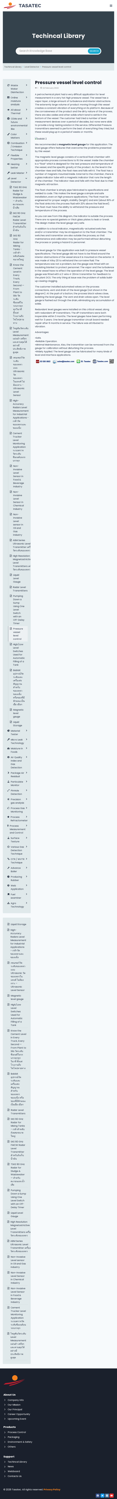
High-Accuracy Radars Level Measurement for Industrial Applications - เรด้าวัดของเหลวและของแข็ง (21, 414)
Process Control (17, 1432)
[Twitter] (102, 1496)
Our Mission (14, 1404)
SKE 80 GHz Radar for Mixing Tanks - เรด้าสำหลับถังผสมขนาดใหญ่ (18, 247)
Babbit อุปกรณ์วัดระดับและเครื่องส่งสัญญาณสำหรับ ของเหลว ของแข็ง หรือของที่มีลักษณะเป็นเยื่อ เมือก (19, 687)
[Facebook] (98, 1496)
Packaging (13, 1437)
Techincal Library (13, 66)
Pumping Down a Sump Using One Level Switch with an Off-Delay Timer (18, 609)
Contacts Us (15, 1476)
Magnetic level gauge (18, 713)
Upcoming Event (17, 1418)
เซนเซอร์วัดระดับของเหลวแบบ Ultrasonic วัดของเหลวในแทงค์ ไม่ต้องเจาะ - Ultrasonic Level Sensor (19, 376)
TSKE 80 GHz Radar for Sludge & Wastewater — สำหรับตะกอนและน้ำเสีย (20, 197)
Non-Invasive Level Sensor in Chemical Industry (18, 500)
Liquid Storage (17, 723)
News (11, 1466)
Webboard (14, 1471)
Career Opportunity (19, 1414)
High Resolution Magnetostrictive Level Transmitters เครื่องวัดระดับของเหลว (23, 562)
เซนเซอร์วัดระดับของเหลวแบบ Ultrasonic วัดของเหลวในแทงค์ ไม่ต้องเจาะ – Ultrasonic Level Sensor (18, 976)
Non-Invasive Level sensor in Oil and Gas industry (18, 525)
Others (12, 1446)
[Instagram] (107, 1496)
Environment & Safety (20, 1442)
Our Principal (15, 1409)
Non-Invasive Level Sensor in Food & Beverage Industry (18, 476)
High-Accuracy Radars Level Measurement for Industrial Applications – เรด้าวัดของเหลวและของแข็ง (18, 943)
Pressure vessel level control (56, 66)
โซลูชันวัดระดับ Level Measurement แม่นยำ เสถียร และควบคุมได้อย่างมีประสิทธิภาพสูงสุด (21, 340)
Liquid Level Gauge (17, 578)
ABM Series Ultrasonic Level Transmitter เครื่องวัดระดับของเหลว (23, 545)
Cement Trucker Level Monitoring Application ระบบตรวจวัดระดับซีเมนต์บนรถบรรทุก (19, 447)
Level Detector (32, 66)
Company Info (16, 1400)
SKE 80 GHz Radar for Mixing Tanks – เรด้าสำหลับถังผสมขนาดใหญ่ (18, 1127)
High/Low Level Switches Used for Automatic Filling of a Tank (19, 655)
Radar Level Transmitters (20, 589)
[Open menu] (111, 5)
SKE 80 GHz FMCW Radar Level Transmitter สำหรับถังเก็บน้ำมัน (19, 222)
